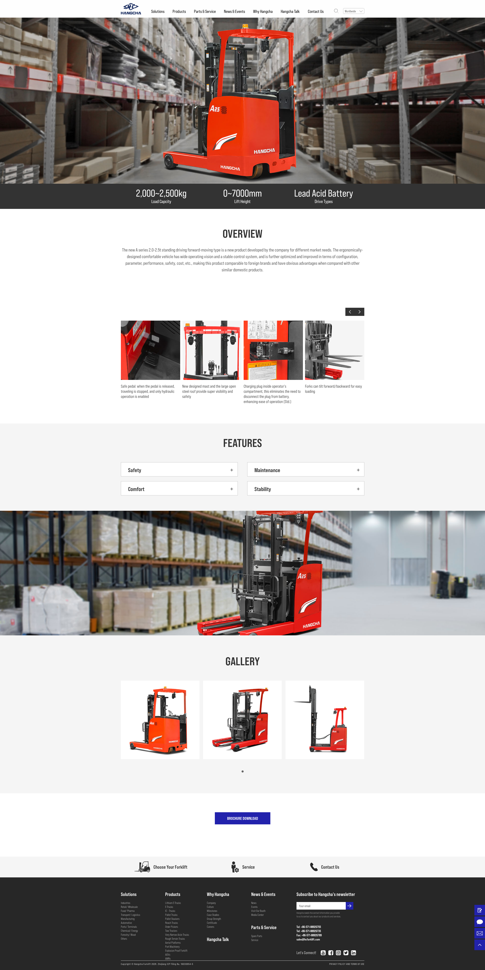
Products (179, 11)
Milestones (212, 910)
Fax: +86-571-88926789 (309, 935)
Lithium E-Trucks (173, 902)
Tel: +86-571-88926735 (308, 931)
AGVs (167, 954)
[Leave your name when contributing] (479, 910)
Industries (125, 902)
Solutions (157, 11)
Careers (210, 926)
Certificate (212, 922)
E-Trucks (169, 906)
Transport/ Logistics (130, 914)
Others (124, 938)
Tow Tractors (171, 930)
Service (254, 940)
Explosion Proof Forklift (176, 950)
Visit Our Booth (258, 910)
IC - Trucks (170, 910)
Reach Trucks (171, 922)
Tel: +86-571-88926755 (308, 927)
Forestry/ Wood (128, 934)
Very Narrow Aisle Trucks (177, 934)
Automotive (126, 922)
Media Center (257, 914)
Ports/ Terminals (129, 926)
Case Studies (213, 914)
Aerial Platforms (173, 942)
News (254, 902)
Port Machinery (172, 946)
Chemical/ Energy (129, 930)
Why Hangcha (263, 11)
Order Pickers (171, 926)
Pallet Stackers (172, 918)
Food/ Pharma (128, 910)
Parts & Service (205, 11)
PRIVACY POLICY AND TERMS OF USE (346, 964)
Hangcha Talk (290, 11)
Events (254, 906)
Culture (210, 906)
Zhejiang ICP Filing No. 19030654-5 (175, 964)
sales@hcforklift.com (308, 939)
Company (211, 902)
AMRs (168, 958)
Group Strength (214, 918)
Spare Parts (256, 936)
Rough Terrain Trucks (175, 938)
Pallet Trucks (171, 914)
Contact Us (316, 11)
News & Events (234, 11)
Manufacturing (128, 918)
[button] (350, 312)
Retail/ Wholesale (129, 906)
